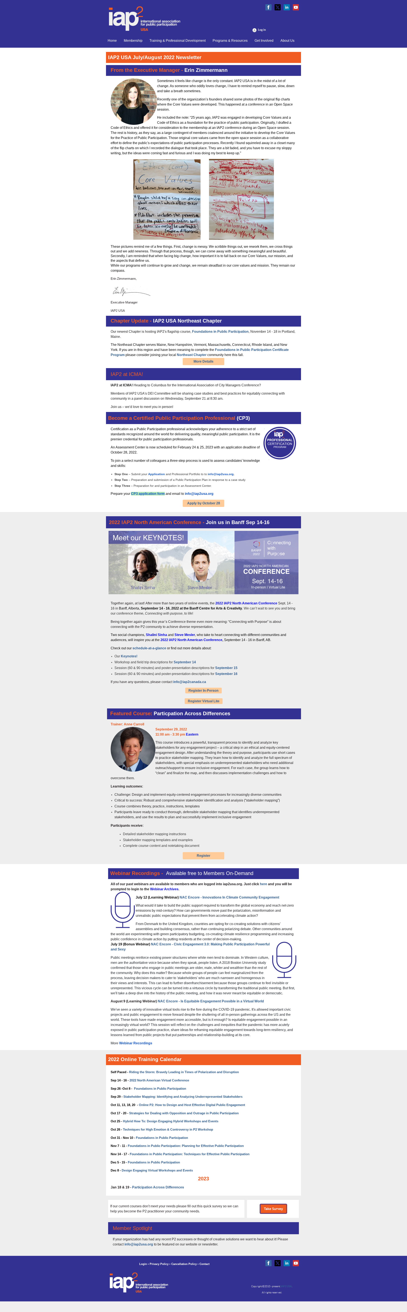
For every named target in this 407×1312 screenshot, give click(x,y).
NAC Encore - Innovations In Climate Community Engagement (229, 897)
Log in (262, 29)
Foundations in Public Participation (220, 331)
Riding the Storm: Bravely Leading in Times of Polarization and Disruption (184, 1072)
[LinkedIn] (287, 7)
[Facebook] (268, 7)
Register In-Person (203, 690)
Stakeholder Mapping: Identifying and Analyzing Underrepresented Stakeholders (183, 1096)
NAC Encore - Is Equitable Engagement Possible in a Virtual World (211, 1001)
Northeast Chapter (191, 355)
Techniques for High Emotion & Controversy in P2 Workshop (168, 1129)
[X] (278, 7)
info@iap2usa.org (138, 1244)
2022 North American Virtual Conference (159, 1080)
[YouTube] (296, 7)
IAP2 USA (286, 1286)
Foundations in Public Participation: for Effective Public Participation (186, 1146)
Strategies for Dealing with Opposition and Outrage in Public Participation (184, 1113)
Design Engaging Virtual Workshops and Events (157, 1170)
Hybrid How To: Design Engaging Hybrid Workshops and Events (170, 1121)
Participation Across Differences (158, 1187)
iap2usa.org (232, 884)
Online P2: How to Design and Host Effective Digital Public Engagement (192, 1105)
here (263, 884)
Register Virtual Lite (203, 701)
